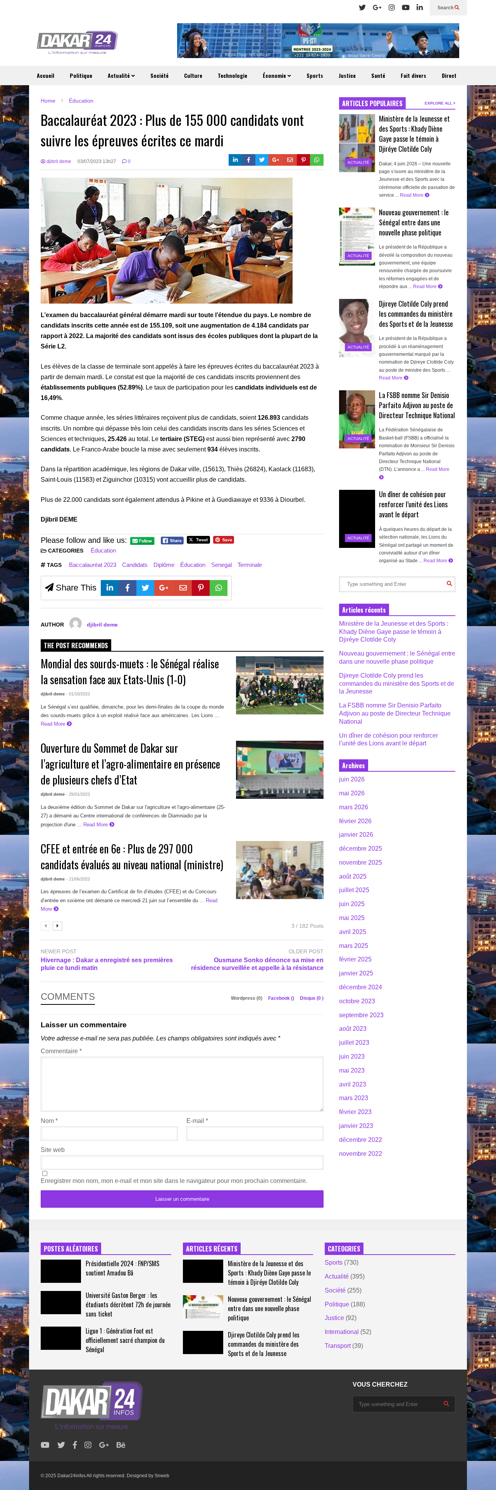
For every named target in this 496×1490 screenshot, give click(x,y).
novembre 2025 (360, 862)
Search (446, 7)
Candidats (135, 564)
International (342, 1332)
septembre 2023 (361, 1015)
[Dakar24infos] (77, 44)
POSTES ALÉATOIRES (71, 1248)
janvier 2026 (356, 834)
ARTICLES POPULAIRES (372, 103)
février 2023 (355, 1112)
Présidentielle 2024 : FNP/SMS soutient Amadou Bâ (122, 1268)
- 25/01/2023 (78, 794)
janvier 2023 (356, 1126)
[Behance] (121, 1445)
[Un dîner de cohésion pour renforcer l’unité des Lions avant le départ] (357, 519)
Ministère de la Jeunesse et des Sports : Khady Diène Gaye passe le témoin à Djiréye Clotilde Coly (414, 133)
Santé (378, 75)
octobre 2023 (357, 1001)
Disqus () (312, 998)
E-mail (197, 1121)
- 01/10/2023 (78, 694)
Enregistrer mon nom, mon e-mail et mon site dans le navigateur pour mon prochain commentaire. (174, 1181)
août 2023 (353, 1028)
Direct (449, 75)
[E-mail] (290, 160)
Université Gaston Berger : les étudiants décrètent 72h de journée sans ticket (128, 1304)
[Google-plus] (276, 160)
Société (159, 75)
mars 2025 (353, 945)
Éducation (103, 550)
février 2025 (355, 959)
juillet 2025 (354, 890)
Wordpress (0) (247, 998)
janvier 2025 (356, 973)
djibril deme (58, 161)
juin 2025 (352, 904)
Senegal (221, 564)
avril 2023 (352, 1084)
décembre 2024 (360, 987)
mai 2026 (352, 793)
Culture (193, 75)
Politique (81, 75)
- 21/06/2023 (78, 879)
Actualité (119, 75)
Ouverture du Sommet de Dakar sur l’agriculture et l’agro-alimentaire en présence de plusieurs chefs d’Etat (130, 764)
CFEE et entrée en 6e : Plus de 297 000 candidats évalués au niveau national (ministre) (132, 856)
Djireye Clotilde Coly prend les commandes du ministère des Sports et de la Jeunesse (416, 314)
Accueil (45, 75)
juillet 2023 (354, 1042)
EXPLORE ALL (439, 103)
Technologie (232, 75)
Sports (315, 75)
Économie (275, 75)
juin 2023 (352, 1056)
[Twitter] (362, 7)
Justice (347, 75)
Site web (53, 1150)
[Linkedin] (420, 7)
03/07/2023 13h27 (97, 161)
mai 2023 (352, 1070)
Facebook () (281, 998)
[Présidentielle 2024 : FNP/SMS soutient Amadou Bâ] (61, 1271)
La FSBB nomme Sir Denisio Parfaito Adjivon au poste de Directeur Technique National (417, 405)
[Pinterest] (303, 160)
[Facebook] (248, 160)
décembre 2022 (360, 1139)
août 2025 (353, 876)
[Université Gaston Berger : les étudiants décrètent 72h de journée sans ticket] (61, 1302)
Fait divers (413, 75)
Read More (54, 724)
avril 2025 (352, 932)
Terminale (250, 564)
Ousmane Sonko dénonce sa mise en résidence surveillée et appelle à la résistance (257, 964)
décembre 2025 (360, 848)
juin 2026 (352, 779)
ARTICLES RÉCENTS (212, 1248)
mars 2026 (353, 807)
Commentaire (61, 1051)
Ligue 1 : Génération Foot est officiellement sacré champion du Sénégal (125, 1340)
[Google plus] (377, 7)
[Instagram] (392, 7)
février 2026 (355, 821)
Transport (338, 1345)
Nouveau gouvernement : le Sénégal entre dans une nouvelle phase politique (414, 222)
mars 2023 (353, 1098)
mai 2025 (352, 918)
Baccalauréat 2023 (92, 564)
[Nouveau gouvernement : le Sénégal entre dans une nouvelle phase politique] (357, 237)
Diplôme (163, 564)
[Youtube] (406, 7)
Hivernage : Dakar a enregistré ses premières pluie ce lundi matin (107, 964)
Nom (49, 1121)
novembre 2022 (360, 1153)
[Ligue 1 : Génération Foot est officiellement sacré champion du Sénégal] (61, 1338)
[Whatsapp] (317, 160)
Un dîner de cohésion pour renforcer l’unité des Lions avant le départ (413, 504)
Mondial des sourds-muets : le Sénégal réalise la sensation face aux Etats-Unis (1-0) (130, 671)
